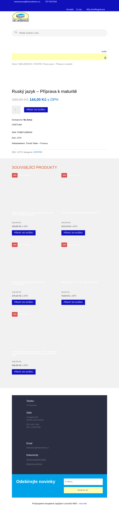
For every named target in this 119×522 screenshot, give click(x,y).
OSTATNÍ (38, 64)
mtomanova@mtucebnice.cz (26, 1)
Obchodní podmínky (34, 464)
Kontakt (69, 9)
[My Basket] (53, 51)
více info (83, 503)
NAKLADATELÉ (25, 64)
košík (104, 51)
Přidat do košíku (35, 109)
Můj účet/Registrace (95, 9)
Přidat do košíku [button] (23, 233)
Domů (14, 64)
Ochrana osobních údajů (36, 460)
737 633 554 (51, 1)
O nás (79, 9)
